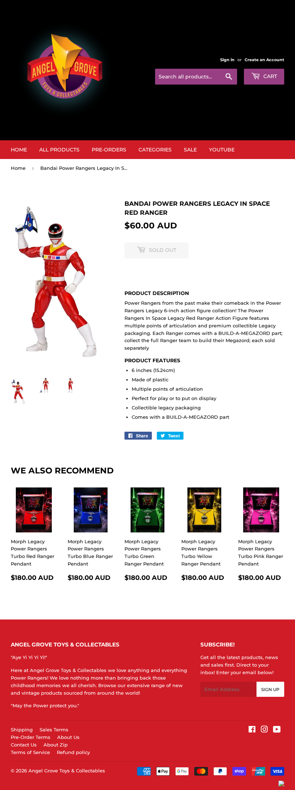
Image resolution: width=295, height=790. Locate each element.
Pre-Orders (109, 149)
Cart (269, 76)
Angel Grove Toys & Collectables (66, 770)
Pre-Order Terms (30, 737)
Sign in (227, 59)
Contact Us (24, 745)
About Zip (56, 745)
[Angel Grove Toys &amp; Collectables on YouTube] (277, 730)
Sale (190, 149)
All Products (59, 149)
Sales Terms (54, 729)
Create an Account (264, 59)
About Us (68, 737)
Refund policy (73, 752)
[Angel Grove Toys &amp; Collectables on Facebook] (252, 730)
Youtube (222, 149)
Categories (155, 149)
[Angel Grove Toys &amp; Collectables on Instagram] (264, 730)
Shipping (22, 729)
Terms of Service (30, 752)
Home (19, 149)
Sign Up (270, 689)
